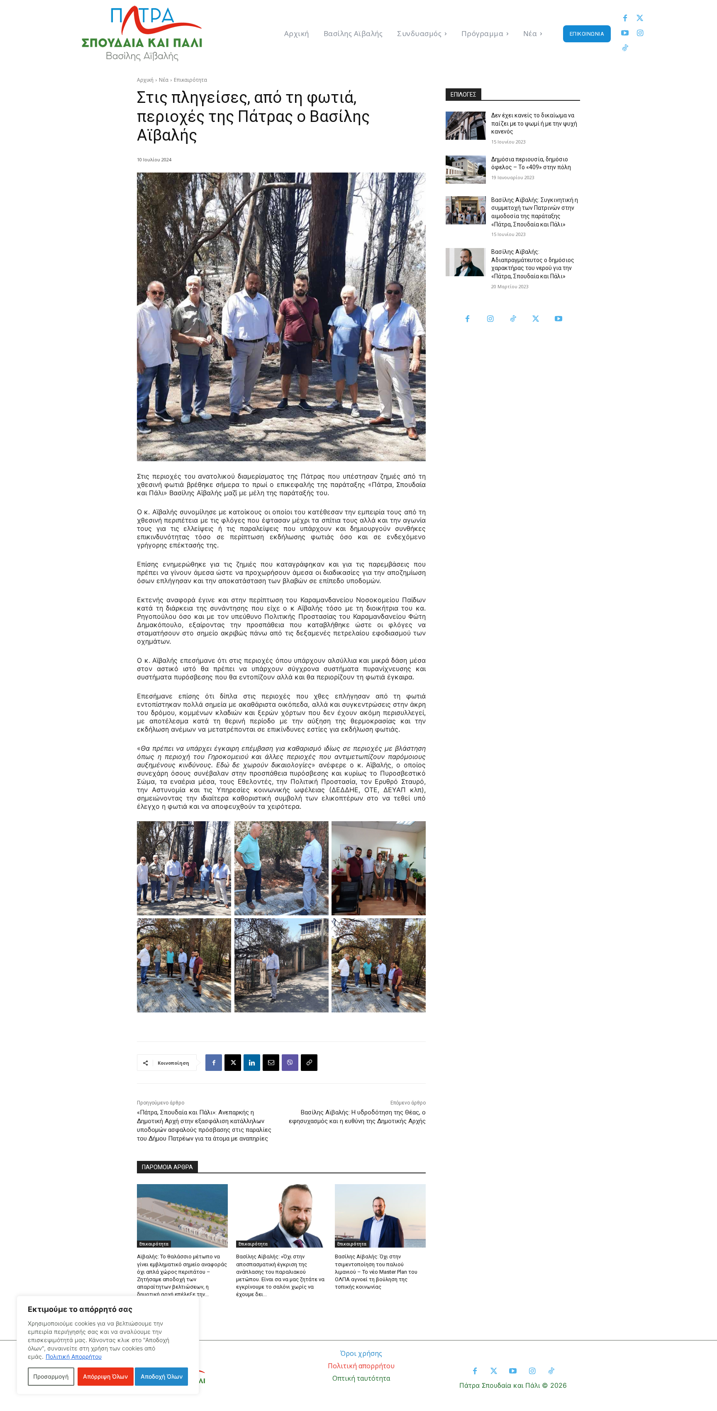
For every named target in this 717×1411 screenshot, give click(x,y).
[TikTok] (513, 319)
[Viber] (290, 1062)
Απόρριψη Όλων (105, 1376)
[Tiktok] (624, 48)
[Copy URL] (309, 1062)
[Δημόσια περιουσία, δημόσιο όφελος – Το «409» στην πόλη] (466, 170)
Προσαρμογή (50, 1376)
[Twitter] (639, 18)
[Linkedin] (252, 1062)
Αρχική (145, 79)
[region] (108, 1345)
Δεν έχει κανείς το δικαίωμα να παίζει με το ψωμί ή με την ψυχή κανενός (534, 123)
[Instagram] (639, 33)
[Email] (271, 1062)
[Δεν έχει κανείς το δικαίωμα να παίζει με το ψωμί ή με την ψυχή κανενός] (466, 126)
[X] (232, 1062)
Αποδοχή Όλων (162, 1376)
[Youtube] (624, 33)
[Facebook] (624, 18)
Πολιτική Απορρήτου (74, 1356)
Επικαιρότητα (190, 79)
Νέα (163, 79)
